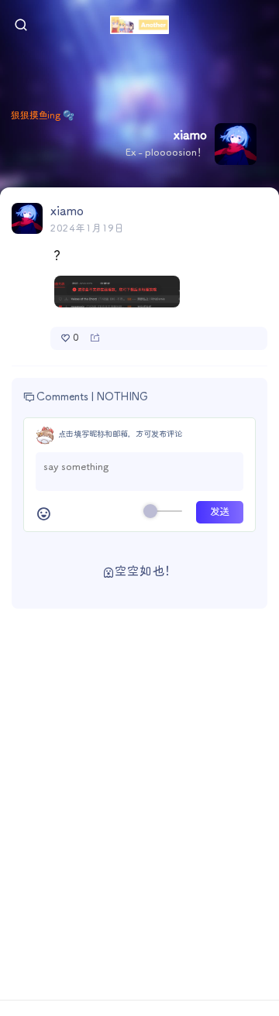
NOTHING (122, 397)
